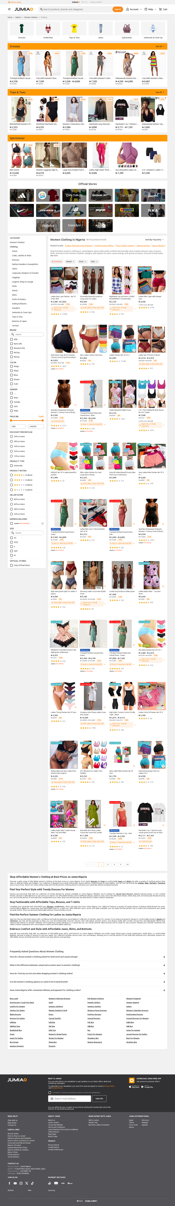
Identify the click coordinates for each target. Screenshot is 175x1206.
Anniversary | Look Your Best (22, 1002)
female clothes (94, 1002)
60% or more (19, 504)
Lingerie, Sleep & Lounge (22, 282)
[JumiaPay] (85, 2)
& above (28, 475)
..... (15, 393)
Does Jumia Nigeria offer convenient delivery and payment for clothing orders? (45, 990)
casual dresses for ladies (136, 1034)
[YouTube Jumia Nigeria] (15, 1183)
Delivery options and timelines (19, 1138)
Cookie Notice (57, 1088)
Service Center (13, 1133)
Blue (16, 375)
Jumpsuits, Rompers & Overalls (25, 273)
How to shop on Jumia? (17, 1136)
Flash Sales (52, 1134)
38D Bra (129, 1026)
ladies (129, 1006)
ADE (16, 339)
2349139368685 (23, 1173)
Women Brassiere (95, 1042)
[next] (163, 68)
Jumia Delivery (13, 1157)
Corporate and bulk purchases (19, 1143)
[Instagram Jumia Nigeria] (21, 1183)
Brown (17, 379)
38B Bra (91, 1026)
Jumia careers (53, 1122)
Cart (165, 9)
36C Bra (52, 1026)
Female (17, 402)
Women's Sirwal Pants (58, 1034)
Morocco (145, 1120)
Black (16, 371)
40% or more (19, 441)
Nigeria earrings (143, 246)
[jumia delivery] (96, 2)
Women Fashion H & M (58, 1010)
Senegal (145, 1122)
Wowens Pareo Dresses (97, 1010)
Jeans (14, 269)
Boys (16, 398)
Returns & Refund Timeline (18, 1150)
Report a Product (14, 1145)
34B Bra (13, 1022)
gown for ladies (16, 1038)
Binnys (17, 357)
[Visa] (63, 1183)
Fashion (18, 17)
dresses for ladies (17, 1018)
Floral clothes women (125, 246)
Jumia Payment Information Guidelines (63, 1129)
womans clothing (56, 1006)
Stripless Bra (131, 1042)
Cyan (16, 384)
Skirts (14, 295)
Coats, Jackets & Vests (21, 255)
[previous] (11, 68)
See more (54, 255)
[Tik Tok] (32, 1183)
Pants (14, 286)
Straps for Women (56, 1038)
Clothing (14, 247)
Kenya (131, 1127)
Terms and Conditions (56, 1127)
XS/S (16, 542)
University (18, 466)
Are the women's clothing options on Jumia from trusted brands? (39, 982)
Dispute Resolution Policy (17, 1147)
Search (118, 9)
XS (15, 538)
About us (51, 1120)
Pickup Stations (13, 1154)
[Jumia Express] (20, 523)
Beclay (17, 352)
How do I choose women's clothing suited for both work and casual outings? (44, 957)
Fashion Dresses (94, 1014)
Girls (16, 406)
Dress (51, 1014)
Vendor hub (93, 1122)
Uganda (145, 1125)
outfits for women (17, 1006)
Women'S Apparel (133, 998)
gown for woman (133, 1030)
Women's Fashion (31, 17)
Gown (12, 1034)
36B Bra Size (15, 1026)
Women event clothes (104, 246)
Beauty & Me (19, 348)
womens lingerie (17, 1046)
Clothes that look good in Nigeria (79, 246)
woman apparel (132, 1002)
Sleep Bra (53, 1042)
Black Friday (52, 1136)
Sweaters (16, 308)
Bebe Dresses (15, 1014)
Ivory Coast (133, 1125)
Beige (16, 366)
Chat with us (13, 1120)
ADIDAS (11, 1190)
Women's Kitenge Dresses (59, 998)
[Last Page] (127, 864)
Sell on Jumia (16, 2)
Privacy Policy (109, 1086)
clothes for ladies (17, 1010)
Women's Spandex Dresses (137, 1010)
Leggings (16, 277)
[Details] (42, 523)
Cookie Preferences (55, 1149)
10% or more (19, 456)
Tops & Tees (17, 317)
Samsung (51, 1190)
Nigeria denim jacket (160, 246)
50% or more (19, 436)
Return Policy (13, 1152)
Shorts (15, 290)
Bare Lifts (18, 344)
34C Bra (91, 1022)
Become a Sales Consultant (99, 1125)
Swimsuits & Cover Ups (22, 312)
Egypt (131, 1120)
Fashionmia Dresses (134, 1014)
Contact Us (12, 1125)
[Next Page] (121, 864)
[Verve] (70, 1183)
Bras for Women (133, 1038)
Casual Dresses (94, 1018)
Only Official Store (22, 565)
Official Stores (53, 1132)
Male (16, 411)
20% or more (19, 451)
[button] (75, 291)
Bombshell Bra (16, 1030)
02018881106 (25, 1171)
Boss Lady (14, 998)
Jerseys (15, 325)
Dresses (15, 260)
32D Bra (52, 1022)
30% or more (19, 446)
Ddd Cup (52, 1030)
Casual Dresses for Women (137, 1018)
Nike (29, 1190)
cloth (51, 1002)
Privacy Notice (53, 1145)
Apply (41, 416)
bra (89, 1030)
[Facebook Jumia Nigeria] (9, 1183)
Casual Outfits (55, 1018)
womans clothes (94, 1006)
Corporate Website (55, 1125)
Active (14, 251)
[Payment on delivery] (49, 1183)
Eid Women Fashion (96, 998)
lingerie (52, 1046)
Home (10, 17)
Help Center (12, 1123)
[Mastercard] (56, 1183)
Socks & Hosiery (19, 299)
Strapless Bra (93, 1038)
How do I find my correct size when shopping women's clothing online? (41, 973)
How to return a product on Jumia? (21, 1140)
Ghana (131, 1122)
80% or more (19, 499)
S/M (15, 551)
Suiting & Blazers (19, 304)
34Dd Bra (130, 1022)
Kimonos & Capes (19, 321)
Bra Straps (14, 1042)
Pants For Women (95, 1034)
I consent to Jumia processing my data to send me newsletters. (76, 1092)
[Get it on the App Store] (134, 1086)
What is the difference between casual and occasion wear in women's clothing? (45, 965)
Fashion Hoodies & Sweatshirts (25, 264)
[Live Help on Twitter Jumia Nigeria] (27, 1183)
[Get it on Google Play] (147, 1086)
